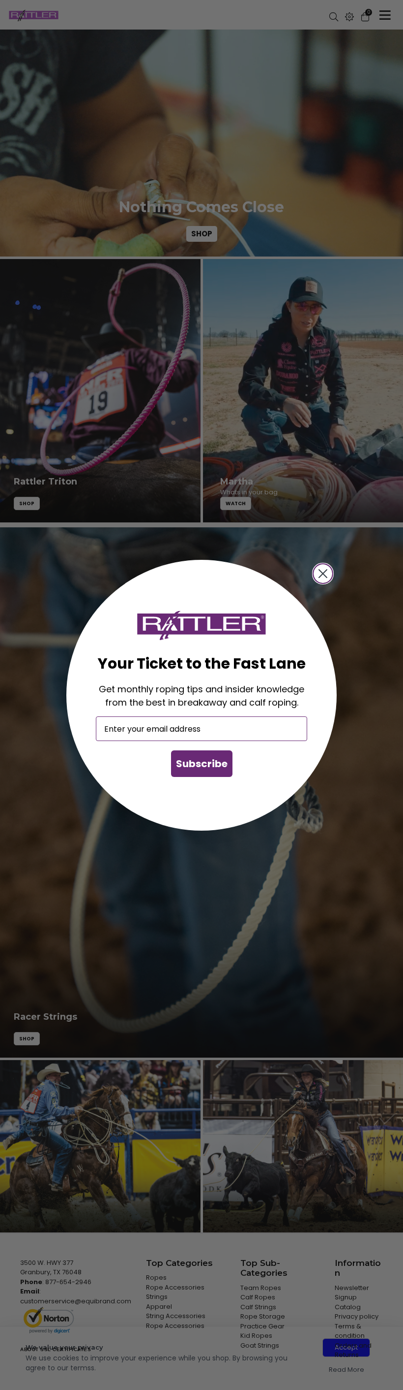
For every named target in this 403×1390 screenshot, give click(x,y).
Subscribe (202, 764)
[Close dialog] (323, 573)
